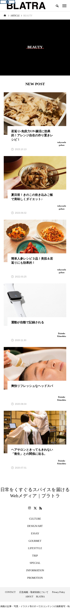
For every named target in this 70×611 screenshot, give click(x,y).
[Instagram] (29, 508)
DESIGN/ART (35, 526)
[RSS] (40, 508)
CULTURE (35, 518)
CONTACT (10, 592)
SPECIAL (35, 563)
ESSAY (35, 533)
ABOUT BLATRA (35, 596)
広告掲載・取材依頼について (33, 592)
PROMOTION (35, 578)
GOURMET (35, 541)
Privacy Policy (58, 592)
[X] (35, 508)
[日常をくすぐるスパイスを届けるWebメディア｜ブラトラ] (26, 5)
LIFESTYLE (35, 548)
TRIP (35, 555)
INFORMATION (35, 570)
